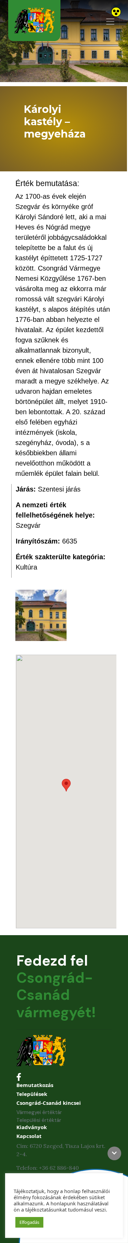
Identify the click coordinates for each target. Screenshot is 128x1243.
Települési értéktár (38, 1120)
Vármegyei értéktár (39, 1112)
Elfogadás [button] (29, 1222)
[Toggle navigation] (110, 21)
